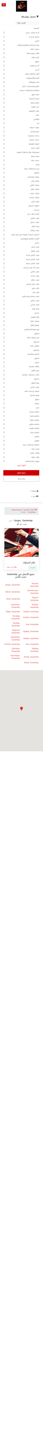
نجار (37, 123)
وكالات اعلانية (34, 453)
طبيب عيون (35, 288)
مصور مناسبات (34, 395)
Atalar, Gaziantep (13, 611)
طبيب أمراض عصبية (32, 263)
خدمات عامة (35, 160)
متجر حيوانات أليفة (32, 337)
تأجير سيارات (35, 57)
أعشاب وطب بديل (33, 214)
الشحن (36, 41)
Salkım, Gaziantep (12, 592)
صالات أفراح (35, 201)
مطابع (37, 399)
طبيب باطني (34, 271)
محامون (36, 358)
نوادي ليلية (35, 449)
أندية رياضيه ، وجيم (32, 32)
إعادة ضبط (21, 478)
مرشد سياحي (34, 387)
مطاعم (36, 403)
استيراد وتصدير (33, 37)
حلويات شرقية (34, 127)
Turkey (34, 491)
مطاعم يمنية (34, 432)
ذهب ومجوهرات (33, 82)
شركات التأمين (34, 185)
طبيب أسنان (35, 247)
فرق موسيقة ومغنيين (31, 329)
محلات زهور (35, 94)
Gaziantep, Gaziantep (15, 606)
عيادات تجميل (34, 222)
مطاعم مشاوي (33, 424)
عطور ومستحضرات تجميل (30, 86)
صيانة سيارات (34, 156)
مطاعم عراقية (34, 420)
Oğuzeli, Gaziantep (34, 599)
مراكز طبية (35, 309)
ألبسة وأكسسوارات (32, 78)
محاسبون (36, 350)
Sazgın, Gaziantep (12, 584)
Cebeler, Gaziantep (31, 611)
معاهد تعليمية (33, 366)
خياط (37, 115)
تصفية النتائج (21, 472)
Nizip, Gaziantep (13, 599)
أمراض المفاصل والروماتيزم (29, 238)
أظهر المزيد (21, 465)
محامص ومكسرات (33, 354)
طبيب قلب (35, 292)
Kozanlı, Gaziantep (12, 644)
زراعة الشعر (35, 226)
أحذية (37, 70)
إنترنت (37, 164)
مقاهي (36, 440)
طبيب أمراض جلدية (32, 255)
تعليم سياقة (34, 103)
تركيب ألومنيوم (33, 111)
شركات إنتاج (35, 181)
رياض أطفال (35, 370)
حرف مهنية (35, 107)
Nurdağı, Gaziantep (15, 617)
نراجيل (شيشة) (34, 98)
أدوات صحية (35, 148)
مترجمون (36, 342)
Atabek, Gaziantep (31, 638)
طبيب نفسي (34, 304)
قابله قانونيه (34, 317)
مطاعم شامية (34, 416)
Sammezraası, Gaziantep (33, 592)
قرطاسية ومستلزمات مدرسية (29, 90)
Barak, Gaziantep (31, 662)
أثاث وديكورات (34, 65)
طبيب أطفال (34, 251)
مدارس (36, 362)
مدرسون (36, 379)
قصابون (36, 333)
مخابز (37, 407)
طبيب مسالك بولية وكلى (30, 296)
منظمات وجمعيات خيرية (30, 445)
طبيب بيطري (34, 218)
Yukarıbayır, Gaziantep (15, 657)
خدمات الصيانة (34, 140)
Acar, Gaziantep (32, 624)
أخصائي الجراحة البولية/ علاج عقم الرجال (25, 234)
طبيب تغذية (34, 276)
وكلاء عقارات (34, 457)
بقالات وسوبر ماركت (32, 53)
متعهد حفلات (34, 346)
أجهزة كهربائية (33, 144)
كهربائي (36, 119)
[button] (4, 4)
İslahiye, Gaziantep (34, 606)
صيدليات (36, 210)
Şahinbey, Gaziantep (15, 650)
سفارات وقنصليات (33, 177)
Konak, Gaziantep (31, 657)
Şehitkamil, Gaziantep (15, 638)
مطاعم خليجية (34, 412)
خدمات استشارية (33, 136)
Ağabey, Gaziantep (31, 631)
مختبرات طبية (34, 321)
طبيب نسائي (34, 300)
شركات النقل (34, 189)
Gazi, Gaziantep (32, 644)
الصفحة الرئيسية (29, 509)
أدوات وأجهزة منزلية (32, 74)
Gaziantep (31, 512)
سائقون (36, 173)
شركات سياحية (34, 197)
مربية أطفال (35, 383)
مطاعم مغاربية (34, 428)
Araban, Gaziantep (31, 617)
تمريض (36, 313)
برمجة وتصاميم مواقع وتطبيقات (28, 45)
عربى (34, 496)
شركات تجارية (34, 193)
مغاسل (36, 436)
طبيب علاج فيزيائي (32, 284)
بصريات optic (34, 49)
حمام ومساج (34, 131)
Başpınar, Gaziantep (15, 631)
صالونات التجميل (33, 206)
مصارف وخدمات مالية (31, 391)
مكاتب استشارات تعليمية (30, 375)
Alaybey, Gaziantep (34, 650)
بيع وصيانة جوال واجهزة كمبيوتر (27, 152)
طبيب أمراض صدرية (32, 259)
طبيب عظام (35, 280)
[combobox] (27, 23)
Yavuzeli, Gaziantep (34, 585)
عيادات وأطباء (34, 230)
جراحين (36, 243)
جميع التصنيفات (16, 509)
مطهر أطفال (34, 325)
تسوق (36, 61)
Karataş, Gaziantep (15, 624)
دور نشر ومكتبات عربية (31, 168)
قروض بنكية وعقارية (32, 461)
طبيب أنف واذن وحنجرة (31, 267)
